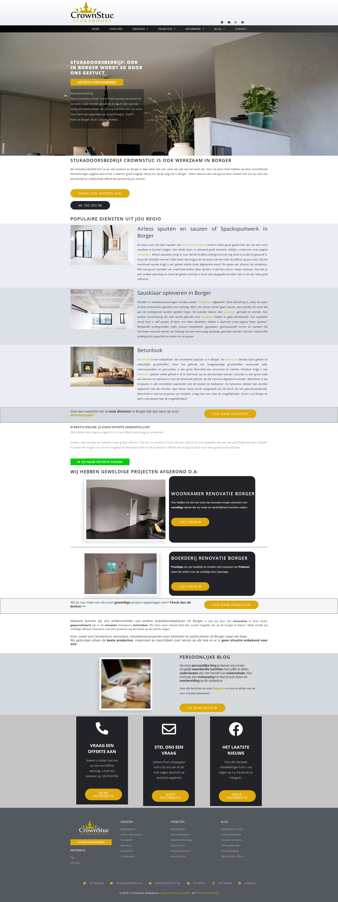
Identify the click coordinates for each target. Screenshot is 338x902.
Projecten (165, 29)
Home (95, 29)
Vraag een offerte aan (102, 748)
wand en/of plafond (194, 244)
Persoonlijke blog (205, 657)
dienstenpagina (82, 415)
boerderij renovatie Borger (209, 558)
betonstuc (143, 374)
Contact (241, 29)
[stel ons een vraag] (169, 729)
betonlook (231, 359)
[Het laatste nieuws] (236, 729)
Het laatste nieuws (235, 750)
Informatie (193, 29)
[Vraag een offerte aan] (102, 728)
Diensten (139, 29)
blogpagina (219, 688)
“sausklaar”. (144, 254)
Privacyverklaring (207, 893)
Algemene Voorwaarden (176, 893)
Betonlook (143, 359)
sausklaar (229, 312)
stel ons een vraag (169, 750)
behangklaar (204, 302)
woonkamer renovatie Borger (213, 494)
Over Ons (115, 29)
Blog (217, 29)
